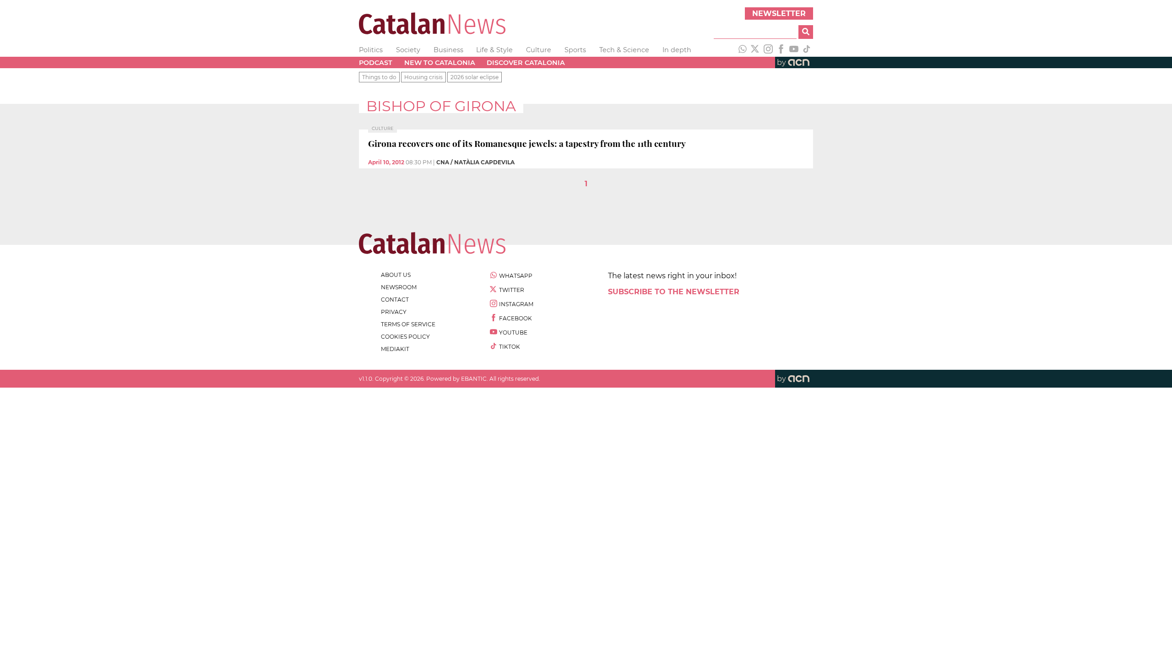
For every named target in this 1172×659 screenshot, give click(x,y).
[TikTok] (806, 49)
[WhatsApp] (742, 49)
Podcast (375, 63)
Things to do (379, 77)
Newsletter (779, 13)
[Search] (805, 32)
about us (396, 274)
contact (395, 299)
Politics (371, 50)
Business (448, 50)
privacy (394, 311)
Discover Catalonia (526, 63)
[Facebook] (781, 49)
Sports (575, 50)
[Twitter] (755, 49)
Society (408, 50)
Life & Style (494, 50)
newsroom (399, 287)
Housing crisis (423, 77)
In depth (676, 50)
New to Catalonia (439, 63)
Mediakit (395, 349)
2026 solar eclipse (474, 77)
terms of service (408, 324)
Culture (538, 50)
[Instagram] (768, 49)
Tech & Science (624, 50)
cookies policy (405, 336)
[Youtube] (793, 49)
